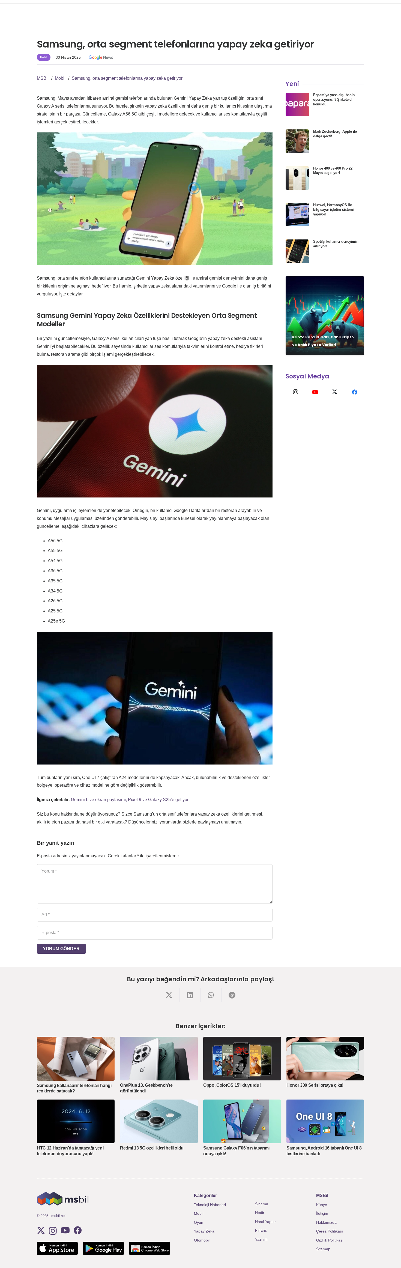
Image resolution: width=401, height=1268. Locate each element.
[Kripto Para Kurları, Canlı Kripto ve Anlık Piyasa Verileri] (325, 315)
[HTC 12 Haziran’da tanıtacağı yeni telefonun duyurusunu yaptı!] (76, 1121)
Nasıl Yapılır (265, 1221)
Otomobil (202, 1240)
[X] (335, 392)
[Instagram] (295, 392)
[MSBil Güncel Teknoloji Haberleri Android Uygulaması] (103, 1248)
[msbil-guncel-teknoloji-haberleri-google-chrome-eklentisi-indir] (149, 1248)
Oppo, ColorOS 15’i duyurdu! (232, 1085)
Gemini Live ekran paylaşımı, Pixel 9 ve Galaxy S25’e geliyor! (130, 799)
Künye (321, 1204)
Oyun (198, 1222)
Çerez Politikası (329, 1231)
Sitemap (323, 1249)
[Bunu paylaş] (168, 995)
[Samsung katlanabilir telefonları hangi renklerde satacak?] (76, 1059)
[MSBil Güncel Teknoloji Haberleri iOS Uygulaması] (57, 1248)
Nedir (259, 1212)
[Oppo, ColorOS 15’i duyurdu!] (242, 1058)
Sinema (261, 1204)
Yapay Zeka (204, 1231)
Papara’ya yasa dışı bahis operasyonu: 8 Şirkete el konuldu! (334, 99)
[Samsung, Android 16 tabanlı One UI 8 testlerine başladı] (325, 1121)
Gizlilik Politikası (329, 1240)
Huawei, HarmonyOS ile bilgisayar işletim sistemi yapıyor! (333, 209)
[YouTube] (315, 392)
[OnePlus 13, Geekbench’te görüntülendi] (159, 1058)
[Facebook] (354, 392)
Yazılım (261, 1239)
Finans (261, 1230)
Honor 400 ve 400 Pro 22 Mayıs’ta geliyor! (332, 170)
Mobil (198, 1213)
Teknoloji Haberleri (210, 1204)
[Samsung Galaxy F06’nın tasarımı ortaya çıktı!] (242, 1121)
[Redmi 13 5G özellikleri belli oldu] (159, 1121)
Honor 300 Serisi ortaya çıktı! (314, 1085)
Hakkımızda (326, 1222)
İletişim (322, 1213)
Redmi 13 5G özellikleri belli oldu (152, 1148)
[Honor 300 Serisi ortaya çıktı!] (325, 1058)
